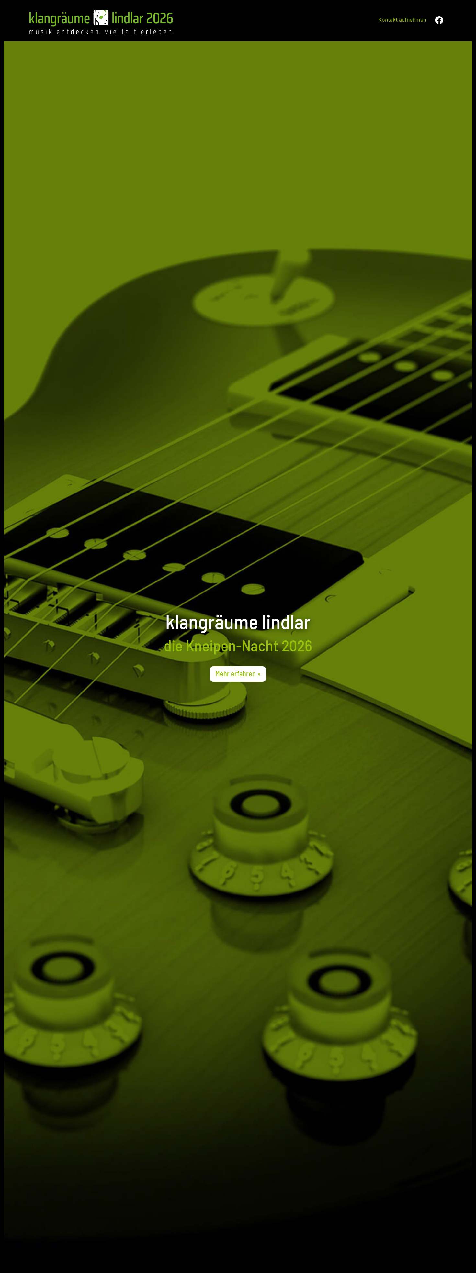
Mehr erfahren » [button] (238, 673)
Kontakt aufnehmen (402, 19)
